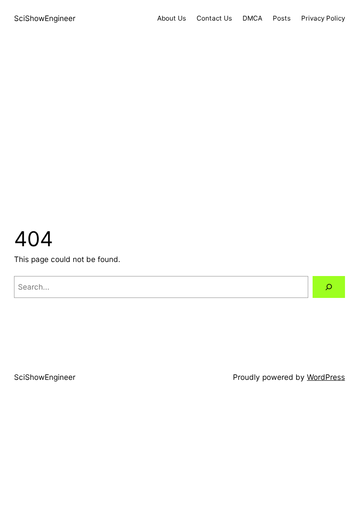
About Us (171, 18)
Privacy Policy (323, 18)
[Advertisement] (179, 130)
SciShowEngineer (44, 18)
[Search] (329, 287)
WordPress (326, 377)
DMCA (252, 18)
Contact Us (214, 18)
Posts (282, 18)
